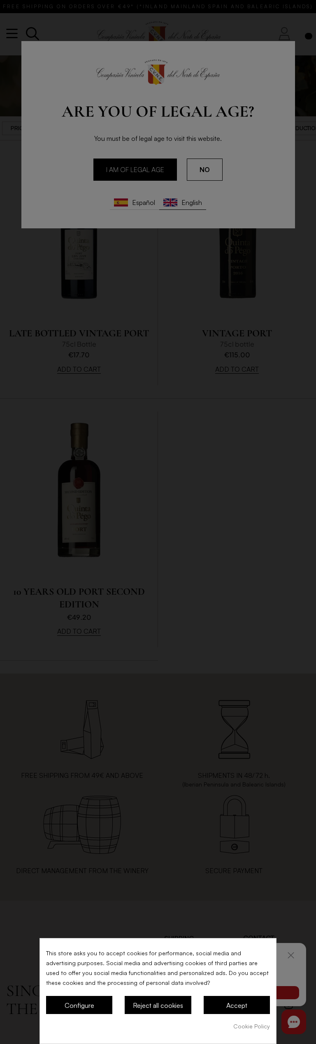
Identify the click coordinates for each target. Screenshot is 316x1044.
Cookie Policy (251, 1026)
